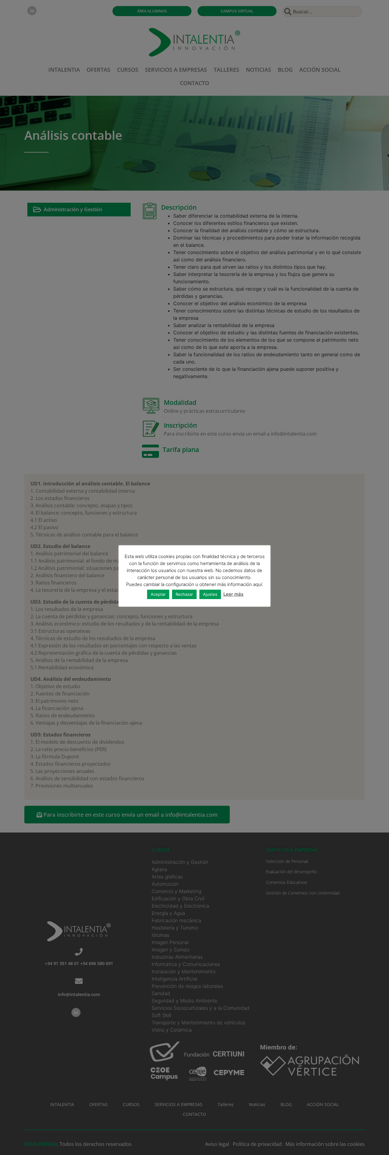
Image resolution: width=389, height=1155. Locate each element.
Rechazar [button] (184, 594)
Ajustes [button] (210, 594)
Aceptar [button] (158, 594)
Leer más (233, 594)
